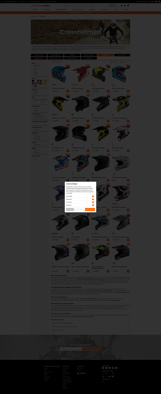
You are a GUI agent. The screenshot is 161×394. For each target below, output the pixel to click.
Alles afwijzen (70, 209)
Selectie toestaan (79, 209)
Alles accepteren (90, 209)
